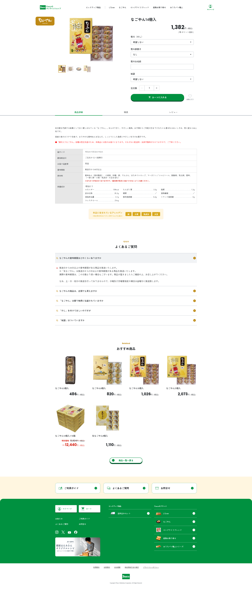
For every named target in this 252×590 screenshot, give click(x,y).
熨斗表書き (136, 49)
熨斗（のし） (137, 37)
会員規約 (107, 567)
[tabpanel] (126, 178)
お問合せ (82, 524)
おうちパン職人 (176, 7)
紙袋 (133, 74)
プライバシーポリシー (151, 567)
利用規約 (96, 567)
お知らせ (59, 518)
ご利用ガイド (84, 518)
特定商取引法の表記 (132, 567)
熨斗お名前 (136, 61)
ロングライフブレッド (139, 7)
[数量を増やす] (156, 88)
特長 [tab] (126, 112)
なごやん (122, 7)
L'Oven (112, 7)
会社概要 (117, 567)
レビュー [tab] (173, 112)
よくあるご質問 (61, 524)
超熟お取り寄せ (159, 7)
